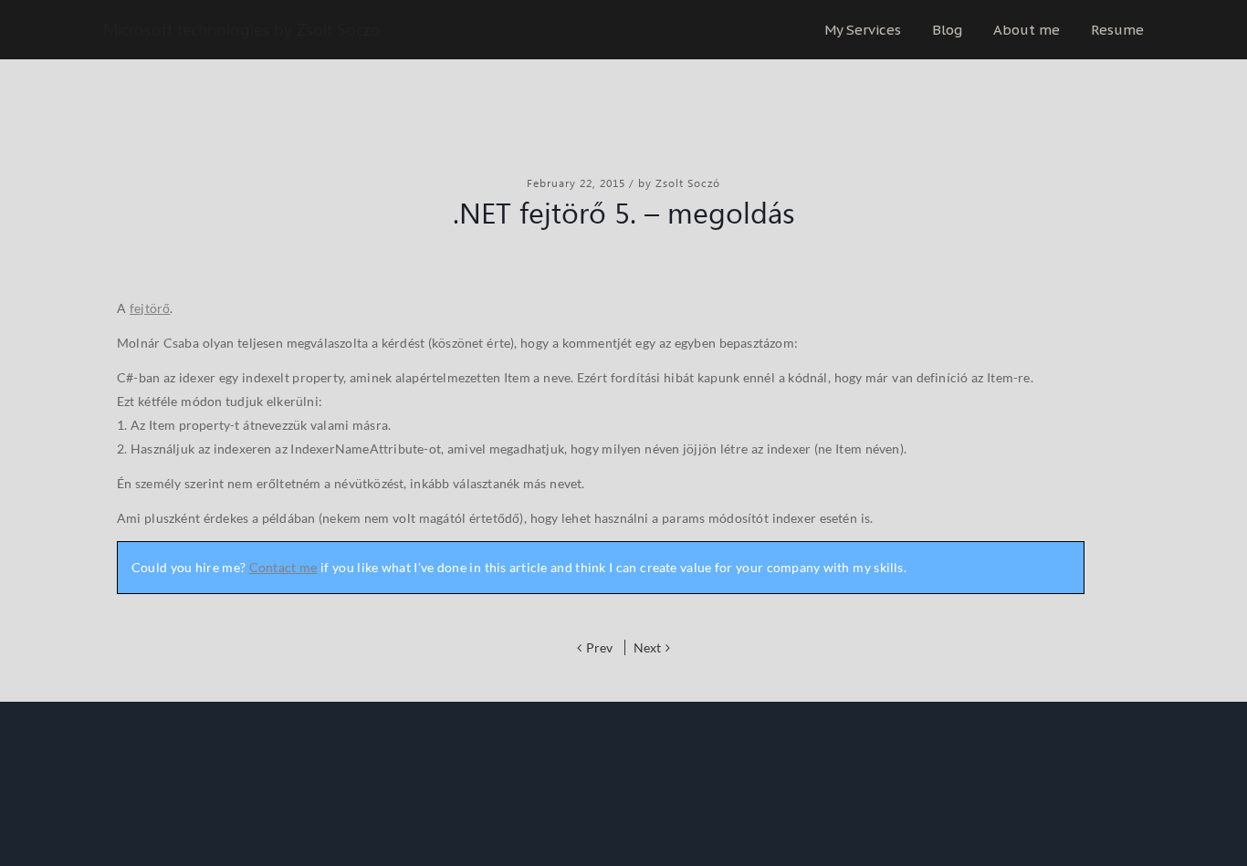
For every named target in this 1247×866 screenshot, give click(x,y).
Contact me (283, 567)
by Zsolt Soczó (679, 182)
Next (647, 647)
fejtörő (150, 308)
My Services (862, 29)
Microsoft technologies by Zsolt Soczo (242, 29)
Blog (947, 29)
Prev (600, 647)
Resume (1117, 29)
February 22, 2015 (578, 182)
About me (1026, 29)
